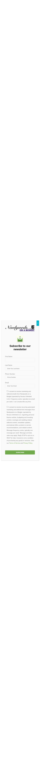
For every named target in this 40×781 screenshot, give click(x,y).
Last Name (8, 365)
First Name (8, 356)
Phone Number (10, 374)
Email (7, 382)
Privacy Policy (27, 443)
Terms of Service (14, 443)
